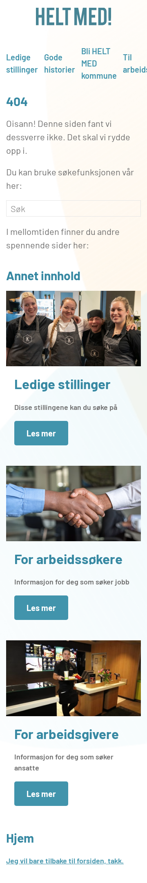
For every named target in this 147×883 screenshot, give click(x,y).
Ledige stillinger (22, 63)
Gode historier (59, 63)
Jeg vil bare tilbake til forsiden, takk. (65, 860)
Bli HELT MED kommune (99, 63)
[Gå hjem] (73, 16)
